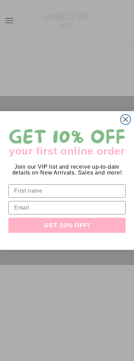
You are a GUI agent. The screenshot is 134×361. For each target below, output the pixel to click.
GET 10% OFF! (67, 225)
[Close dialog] (126, 119)
